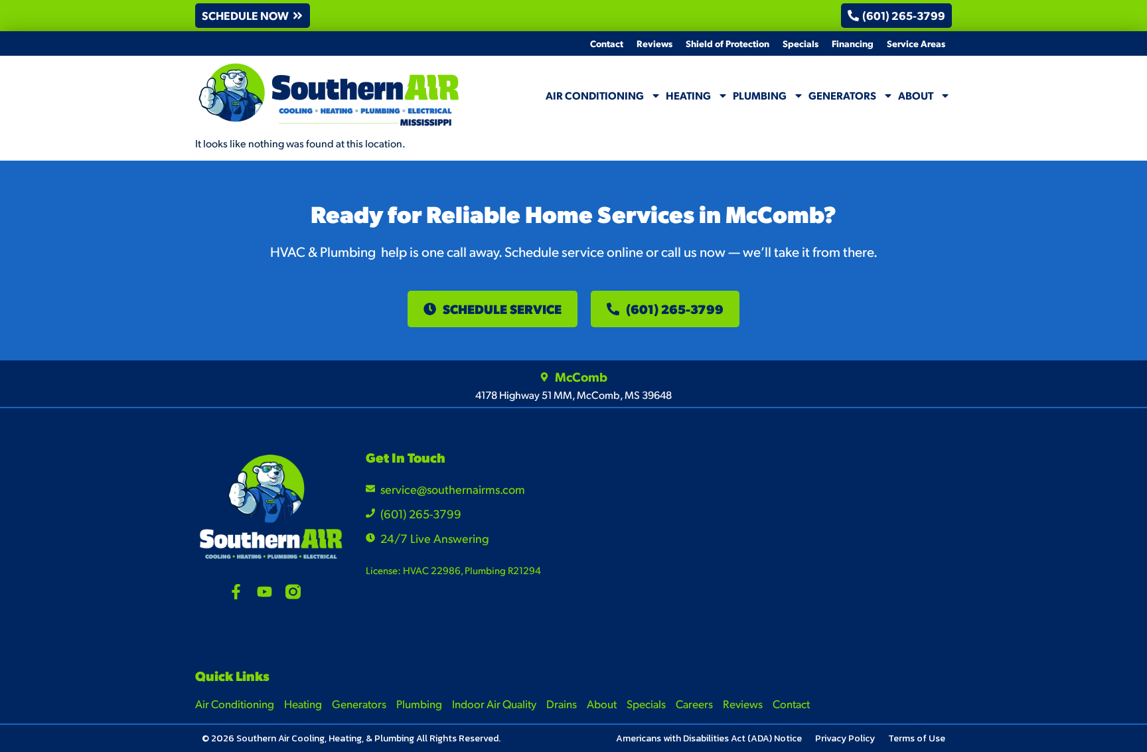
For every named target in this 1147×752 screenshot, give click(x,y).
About (915, 95)
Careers (694, 703)
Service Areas (916, 43)
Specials (800, 43)
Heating (688, 95)
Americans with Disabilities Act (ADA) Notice (709, 738)
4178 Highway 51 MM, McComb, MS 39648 (573, 395)
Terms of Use (916, 738)
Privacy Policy (845, 738)
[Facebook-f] (236, 591)
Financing (853, 43)
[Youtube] (264, 591)
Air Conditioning (595, 95)
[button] (252, 15)
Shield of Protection (727, 43)
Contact (606, 43)
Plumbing (760, 95)
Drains (561, 703)
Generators (842, 95)
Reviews (654, 43)
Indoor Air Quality (494, 703)
